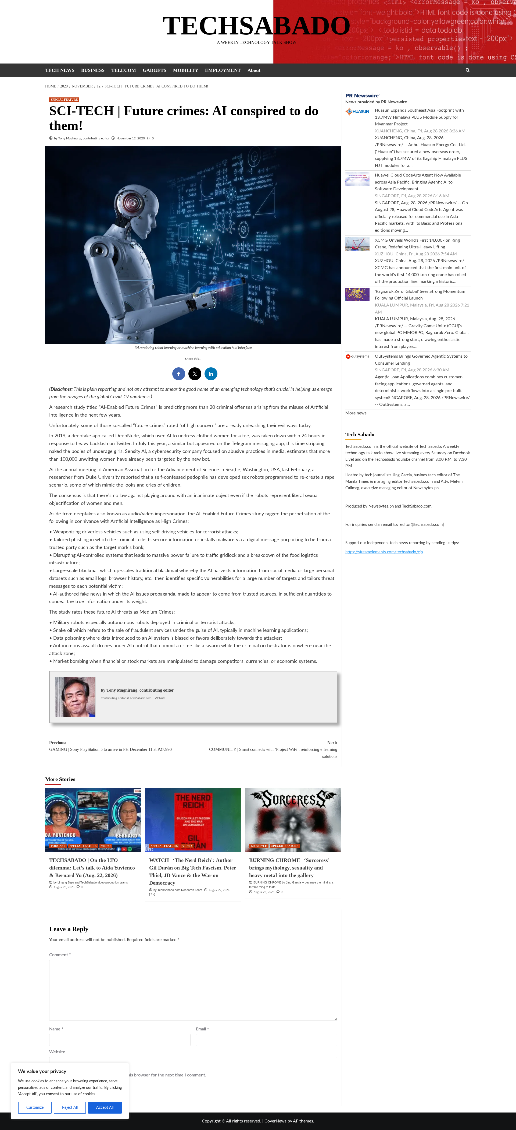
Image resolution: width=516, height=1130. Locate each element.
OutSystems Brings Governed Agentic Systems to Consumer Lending (421, 359)
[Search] (467, 70)
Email (202, 1029)
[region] (70, 1091)
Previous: (110, 746)
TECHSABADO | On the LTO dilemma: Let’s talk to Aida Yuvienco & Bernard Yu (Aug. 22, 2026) (92, 867)
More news (356, 413)
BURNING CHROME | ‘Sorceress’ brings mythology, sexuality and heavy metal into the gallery (289, 867)
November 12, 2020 (130, 138)
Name (56, 1029)
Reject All (70, 1108)
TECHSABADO (257, 25)
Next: (273, 749)
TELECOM (123, 70)
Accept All (104, 1108)
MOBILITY (185, 70)
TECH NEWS (59, 70)
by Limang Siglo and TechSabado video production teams (90, 882)
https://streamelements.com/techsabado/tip (384, 552)
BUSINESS (93, 70)
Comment (60, 955)
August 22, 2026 (219, 890)
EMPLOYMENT (223, 70)
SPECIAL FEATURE (64, 99)
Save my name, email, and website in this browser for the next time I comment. (130, 1075)
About (254, 70)
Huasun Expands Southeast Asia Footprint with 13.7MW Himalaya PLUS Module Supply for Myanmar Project (419, 117)
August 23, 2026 (63, 887)
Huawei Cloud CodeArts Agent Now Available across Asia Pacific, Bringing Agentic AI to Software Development (418, 182)
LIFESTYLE (259, 845)
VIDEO (106, 845)
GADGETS (154, 70)
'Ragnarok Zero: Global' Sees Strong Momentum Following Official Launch (420, 295)
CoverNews (275, 1121)
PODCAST (58, 845)
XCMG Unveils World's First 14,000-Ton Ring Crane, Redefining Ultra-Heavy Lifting (417, 243)
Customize (35, 1108)
